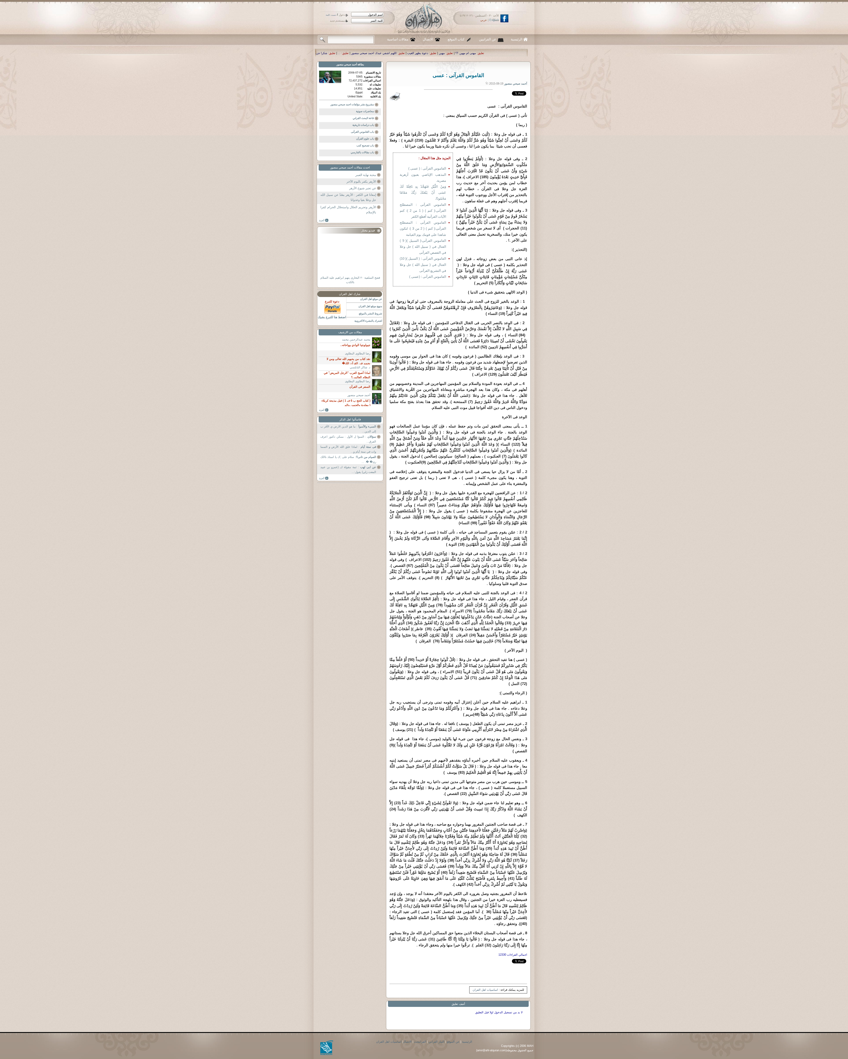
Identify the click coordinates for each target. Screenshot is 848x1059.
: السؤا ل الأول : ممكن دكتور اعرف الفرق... (348, 439)
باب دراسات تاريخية (363, 125)
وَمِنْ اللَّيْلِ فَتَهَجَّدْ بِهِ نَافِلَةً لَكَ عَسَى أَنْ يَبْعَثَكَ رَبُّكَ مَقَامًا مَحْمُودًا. (423, 192)
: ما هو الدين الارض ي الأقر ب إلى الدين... (348, 429)
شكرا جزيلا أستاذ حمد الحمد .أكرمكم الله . (455, 53)
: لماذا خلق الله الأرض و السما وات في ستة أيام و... (348, 449)
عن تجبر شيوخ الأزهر (362, 188)
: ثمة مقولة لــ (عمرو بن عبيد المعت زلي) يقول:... (348, 469)
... (493, 53)
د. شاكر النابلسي (360, 367)
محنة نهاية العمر (365, 175)
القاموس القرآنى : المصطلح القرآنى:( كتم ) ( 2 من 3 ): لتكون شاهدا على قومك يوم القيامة (423, 228)
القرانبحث (420, 1041)
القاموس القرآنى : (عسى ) (427, 276)
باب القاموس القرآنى (362, 131)
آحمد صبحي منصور (346, 64)
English (494, 20)
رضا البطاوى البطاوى (357, 353)
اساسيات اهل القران (485, 989)
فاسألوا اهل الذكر (350, 419)
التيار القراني (436, 1041)
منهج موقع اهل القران (370, 306)
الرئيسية (516, 39)
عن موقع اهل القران (371, 299)
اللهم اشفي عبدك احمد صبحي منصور (527, 53)
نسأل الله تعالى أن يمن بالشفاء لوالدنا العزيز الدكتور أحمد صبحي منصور (374, 53)
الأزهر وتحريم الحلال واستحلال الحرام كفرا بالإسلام (348, 209)
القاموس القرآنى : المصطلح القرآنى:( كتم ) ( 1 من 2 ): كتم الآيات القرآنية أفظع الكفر (423, 210)
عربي (483, 20)
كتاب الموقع (456, 39)
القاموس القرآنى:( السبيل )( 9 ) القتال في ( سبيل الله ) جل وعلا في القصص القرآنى (423, 246)
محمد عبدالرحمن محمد (356, 339)
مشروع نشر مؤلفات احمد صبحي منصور (352, 104)
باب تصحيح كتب (365, 145)
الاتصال (428, 39)
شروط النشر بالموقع (370, 313)
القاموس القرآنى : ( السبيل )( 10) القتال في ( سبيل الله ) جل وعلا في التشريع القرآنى (423, 264)
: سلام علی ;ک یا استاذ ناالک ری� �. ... (348, 459)
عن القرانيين (487, 39)
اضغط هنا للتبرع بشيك (332, 317)
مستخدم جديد (337, 20)
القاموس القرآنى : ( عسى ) (427, 168)
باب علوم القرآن (365, 138)
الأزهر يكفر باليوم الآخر (361, 181)
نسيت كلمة (331, 15)
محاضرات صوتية (365, 111)
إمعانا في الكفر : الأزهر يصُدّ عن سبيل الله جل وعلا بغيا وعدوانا (348, 197)
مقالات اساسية (397, 39)
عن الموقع (453, 1041)
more (324, 220)
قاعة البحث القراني (363, 118)
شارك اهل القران (349, 294)
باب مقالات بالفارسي (362, 152)
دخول (342, 14)
